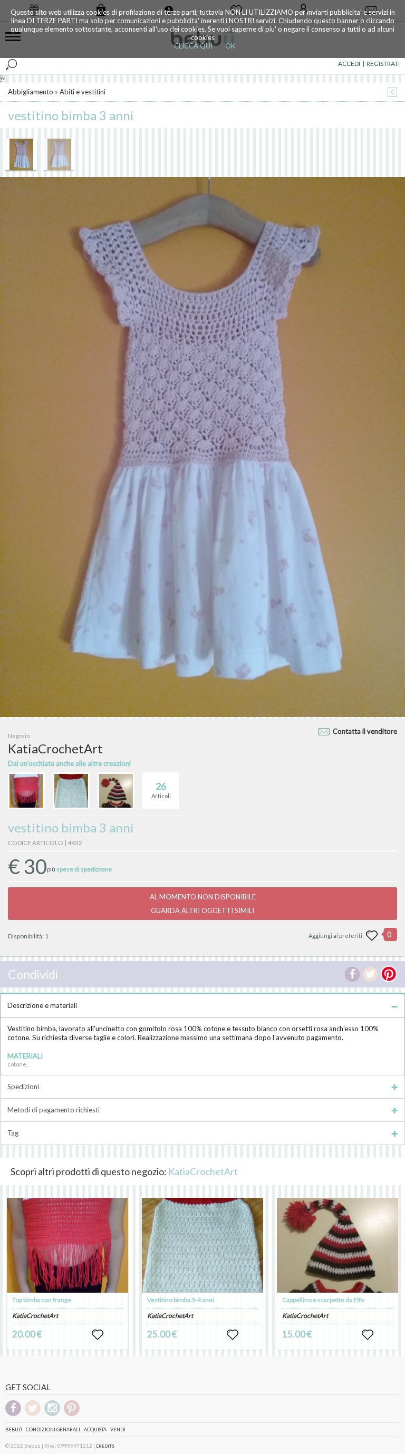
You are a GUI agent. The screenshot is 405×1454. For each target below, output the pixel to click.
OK (230, 46)
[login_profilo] (97, 1334)
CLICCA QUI (193, 46)
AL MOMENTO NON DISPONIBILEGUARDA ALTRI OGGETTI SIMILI (203, 904)
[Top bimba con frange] (67, 1245)
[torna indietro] (392, 93)
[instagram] (52, 1414)
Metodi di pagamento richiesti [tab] (53, 1110)
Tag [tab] (12, 1133)
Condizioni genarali (53, 1429)
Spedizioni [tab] (23, 1086)
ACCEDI (349, 63)
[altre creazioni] (26, 790)
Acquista (95, 1429)
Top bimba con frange (41, 1300)
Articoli (161, 790)
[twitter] (33, 1414)
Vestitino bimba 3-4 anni (180, 1300)
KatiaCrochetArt (203, 1171)
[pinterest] (72, 1414)
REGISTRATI (383, 63)
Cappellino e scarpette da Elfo (323, 1300)
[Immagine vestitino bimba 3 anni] (21, 154)
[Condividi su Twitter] (370, 974)
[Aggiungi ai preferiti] (372, 935)
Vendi (118, 1429)
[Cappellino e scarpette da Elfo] (337, 1245)
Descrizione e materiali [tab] (42, 1005)
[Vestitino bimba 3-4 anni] (202, 1245)
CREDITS (105, 1446)
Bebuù (13, 1429)
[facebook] (13, 1414)
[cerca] (11, 63)
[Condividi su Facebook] (352, 974)
